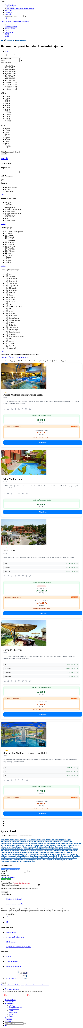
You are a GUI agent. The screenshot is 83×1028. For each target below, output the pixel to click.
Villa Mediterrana (12, 479)
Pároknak (12, 297)
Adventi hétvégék (15, 320)
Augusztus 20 (13, 286)
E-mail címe (5, 871)
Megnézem (42, 442)
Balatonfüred (9, 32)
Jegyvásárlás (9, 14)
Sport (9, 260)
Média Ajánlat (10, 942)
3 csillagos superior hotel (13, 209)
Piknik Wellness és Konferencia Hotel (23, 394)
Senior (11, 295)
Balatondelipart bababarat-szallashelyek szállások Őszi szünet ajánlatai (53, 849)
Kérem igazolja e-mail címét (10, 885)
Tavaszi (11, 343)
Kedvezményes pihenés (16, 336)
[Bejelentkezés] (6, 18)
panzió (7, 206)
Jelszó (3, 873)
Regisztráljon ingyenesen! (21, 883)
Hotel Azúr (9, 550)
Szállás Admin (11, 932)
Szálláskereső (29, 9)
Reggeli (7, 189)
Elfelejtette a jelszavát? (8, 877)
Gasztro (9, 259)
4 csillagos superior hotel (13, 213)
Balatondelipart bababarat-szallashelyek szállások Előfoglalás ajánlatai (25, 854)
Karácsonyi (13, 281)
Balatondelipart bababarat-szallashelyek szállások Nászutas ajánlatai (30, 859)
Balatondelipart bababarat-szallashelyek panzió (17, 841)
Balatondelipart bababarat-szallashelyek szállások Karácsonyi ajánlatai (25, 850)
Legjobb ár (12, 348)
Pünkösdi (12, 341)
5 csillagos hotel (10, 215)
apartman (8, 202)
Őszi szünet (13, 279)
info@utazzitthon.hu (14, 966)
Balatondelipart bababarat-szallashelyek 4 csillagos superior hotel (27, 845)
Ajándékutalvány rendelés (14, 904)
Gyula (7, 36)
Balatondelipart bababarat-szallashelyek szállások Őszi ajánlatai (32, 847)
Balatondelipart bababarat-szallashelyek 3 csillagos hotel (53, 841)
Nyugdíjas (10, 242)
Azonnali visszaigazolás (15, 232)
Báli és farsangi (14, 318)
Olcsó (9, 262)
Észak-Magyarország (11, 27)
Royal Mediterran (12, 650)
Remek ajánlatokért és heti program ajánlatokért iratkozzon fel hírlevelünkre (25, 985)
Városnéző (10, 248)
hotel (6, 218)
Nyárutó (12, 313)
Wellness (10, 233)
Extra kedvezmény (15, 332)
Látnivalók (8, 12)
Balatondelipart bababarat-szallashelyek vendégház (53, 840)
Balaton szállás (21, 40)
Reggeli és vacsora (11, 187)
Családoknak (13, 290)
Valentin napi (13, 327)
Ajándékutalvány (10, 5)
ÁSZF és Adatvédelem (12, 989)
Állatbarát (10, 244)
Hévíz (7, 30)
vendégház (8, 204)
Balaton (7, 25)
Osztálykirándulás (15, 302)
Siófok (7, 34)
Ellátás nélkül (9, 191)
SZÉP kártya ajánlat (15, 306)
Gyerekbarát (11, 251)
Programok (8, 10)
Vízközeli (10, 237)
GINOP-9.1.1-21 (11, 978)
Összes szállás (9, 40)
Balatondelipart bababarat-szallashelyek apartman (18, 840)
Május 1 (11, 339)
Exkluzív (10, 255)
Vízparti (10, 235)
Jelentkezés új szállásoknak (15, 937)
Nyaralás (12, 346)
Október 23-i (13, 316)
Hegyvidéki (11, 250)
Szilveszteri (13, 283)
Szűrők (4, 158)
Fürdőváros (11, 239)
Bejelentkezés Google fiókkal (10, 869)
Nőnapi (11, 323)
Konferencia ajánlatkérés (14, 899)
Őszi (10, 274)
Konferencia (11, 246)
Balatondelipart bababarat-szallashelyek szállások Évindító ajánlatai (46, 856)
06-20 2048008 (13, 961)
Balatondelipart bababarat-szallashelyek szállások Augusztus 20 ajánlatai (47, 852)
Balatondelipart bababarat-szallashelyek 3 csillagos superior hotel (23, 843)
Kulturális (12, 325)
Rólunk (8, 956)
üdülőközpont (9, 217)
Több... (3, 194)
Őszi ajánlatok (9, 7)
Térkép (7, 51)
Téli (10, 304)
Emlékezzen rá (6, 875)
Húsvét (11, 311)
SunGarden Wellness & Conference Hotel (25, 753)
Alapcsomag (13, 334)
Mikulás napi (13, 329)
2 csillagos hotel (10, 220)
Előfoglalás (12, 288)
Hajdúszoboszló (10, 28)
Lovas (9, 253)
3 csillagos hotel (10, 208)
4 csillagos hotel (10, 211)
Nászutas (8, 257)
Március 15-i (13, 309)
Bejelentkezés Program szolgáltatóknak (18, 947)
